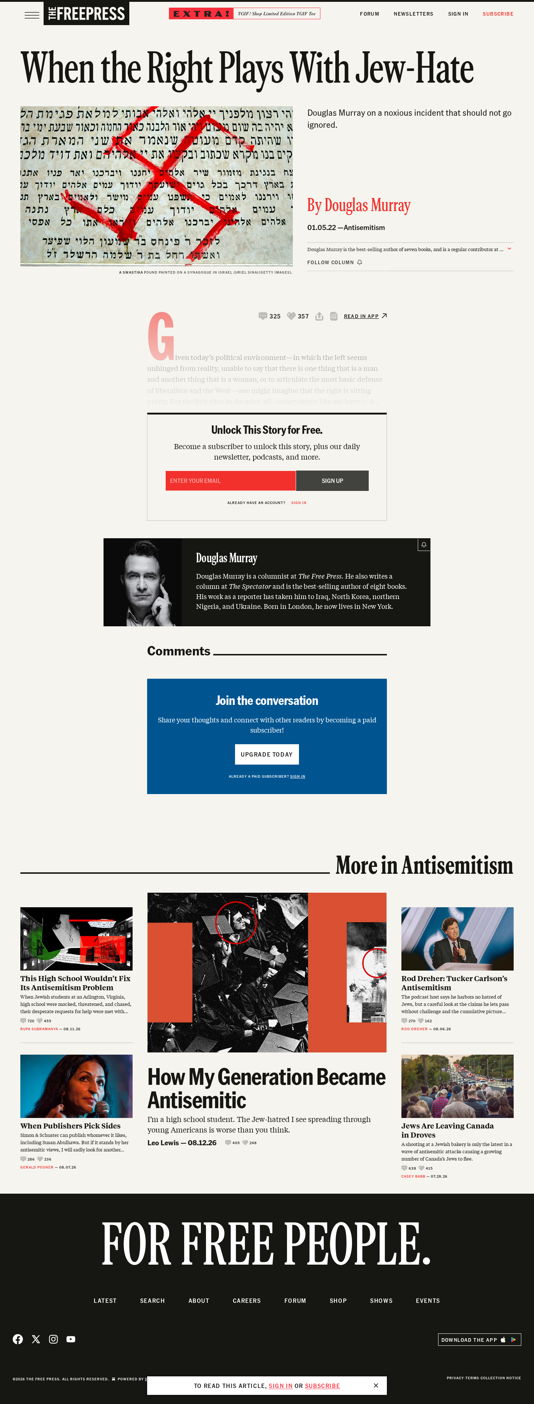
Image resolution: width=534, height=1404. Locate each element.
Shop (338, 1300)
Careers (247, 1300)
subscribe (322, 1385)
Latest (105, 1300)
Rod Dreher (414, 1029)
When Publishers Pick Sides (70, 1125)
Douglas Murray (368, 206)
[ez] (32, 15)
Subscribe (498, 14)
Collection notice (501, 1378)
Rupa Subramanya (39, 1029)
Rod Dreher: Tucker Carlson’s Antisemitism (454, 982)
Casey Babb (413, 1176)
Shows (381, 1300)
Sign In (458, 14)
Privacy (455, 1378)
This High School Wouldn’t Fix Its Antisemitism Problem (75, 982)
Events (428, 1300)
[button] (270, 316)
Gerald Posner (37, 1167)
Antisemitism (364, 227)
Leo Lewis (163, 1142)
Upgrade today (267, 754)
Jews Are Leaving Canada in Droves (447, 1130)
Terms (472, 1378)
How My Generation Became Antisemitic (266, 1087)
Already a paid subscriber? (267, 776)
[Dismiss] (376, 1385)
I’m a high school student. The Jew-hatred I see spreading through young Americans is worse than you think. (259, 1124)
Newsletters (413, 14)
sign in (281, 1385)
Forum (369, 14)
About (199, 1300)
